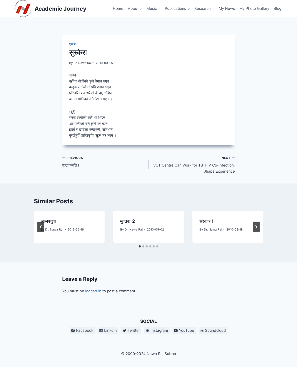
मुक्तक (72, 43)
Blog (277, 8)
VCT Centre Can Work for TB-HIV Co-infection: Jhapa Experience (194, 164)
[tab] (140, 246)
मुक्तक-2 (127, 221)
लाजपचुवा (48, 221)
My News (227, 8)
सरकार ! (206, 221)
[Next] (256, 227)
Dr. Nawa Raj (82, 63)
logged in (93, 291)
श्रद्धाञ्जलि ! (72, 162)
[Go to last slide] (40, 227)
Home (118, 8)
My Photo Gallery (254, 8)
